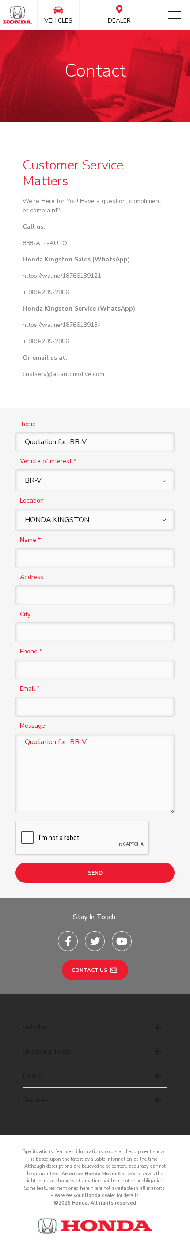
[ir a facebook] (68, 941)
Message (32, 725)
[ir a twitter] (95, 941)
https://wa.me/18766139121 (62, 276)
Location (32, 500)
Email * (29, 688)
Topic (27, 424)
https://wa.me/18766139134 (62, 325)
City (25, 614)
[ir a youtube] (122, 941)
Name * (30, 540)
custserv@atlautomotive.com (63, 374)
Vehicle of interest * (48, 461)
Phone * (31, 651)
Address (31, 577)
